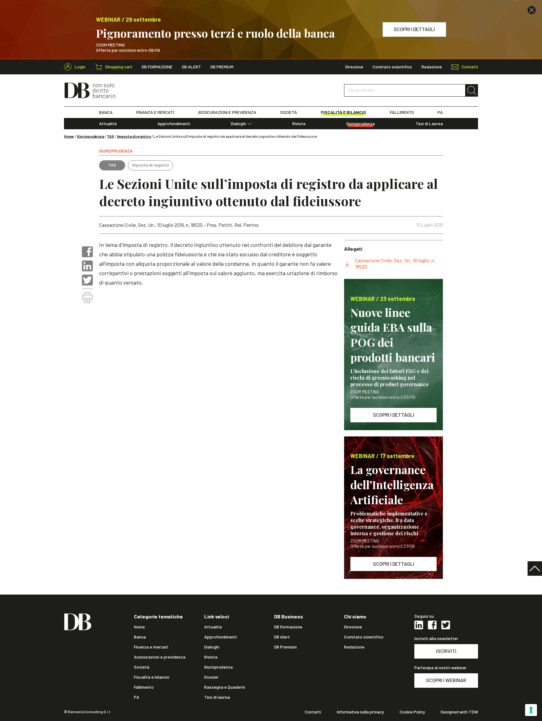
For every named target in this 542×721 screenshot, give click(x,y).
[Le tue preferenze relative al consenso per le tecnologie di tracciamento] (531, 710)
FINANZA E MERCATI (155, 112)
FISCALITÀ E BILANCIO (343, 112)
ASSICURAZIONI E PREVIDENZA (227, 112)
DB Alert (191, 66)
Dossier (211, 677)
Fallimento (144, 687)
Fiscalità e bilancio (151, 677)
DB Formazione (157, 66)
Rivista (299, 123)
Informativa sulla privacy (360, 711)
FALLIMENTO (402, 112)
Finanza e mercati (151, 646)
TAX (110, 136)
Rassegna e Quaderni (224, 687)
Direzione (354, 66)
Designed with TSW (459, 711)
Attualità (108, 123)
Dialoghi (238, 123)
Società (141, 667)
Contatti (313, 711)
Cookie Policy (412, 711)
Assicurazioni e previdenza (159, 657)
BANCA (106, 112)
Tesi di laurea (217, 697)
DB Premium (221, 66)
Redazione (432, 66)
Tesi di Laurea (429, 123)
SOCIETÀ (288, 112)
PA (440, 112)
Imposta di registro (134, 136)
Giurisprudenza (360, 123)
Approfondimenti (173, 123)
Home (69, 136)
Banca (140, 636)
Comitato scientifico (392, 66)
